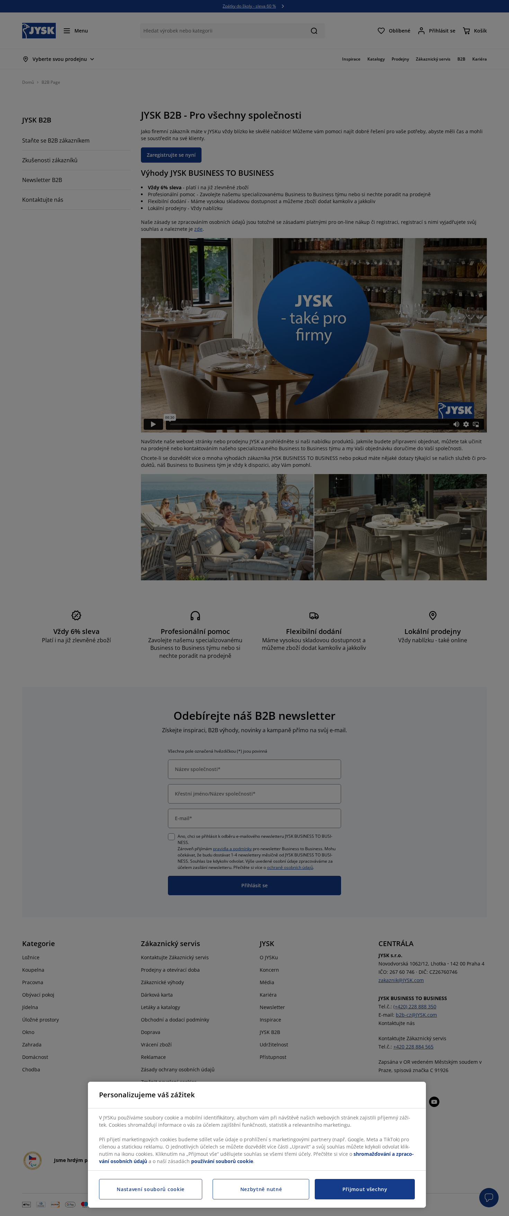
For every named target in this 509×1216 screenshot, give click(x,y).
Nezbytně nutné (261, 1189)
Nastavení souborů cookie (151, 1189)
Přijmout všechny (364, 1189)
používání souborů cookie (222, 1161)
